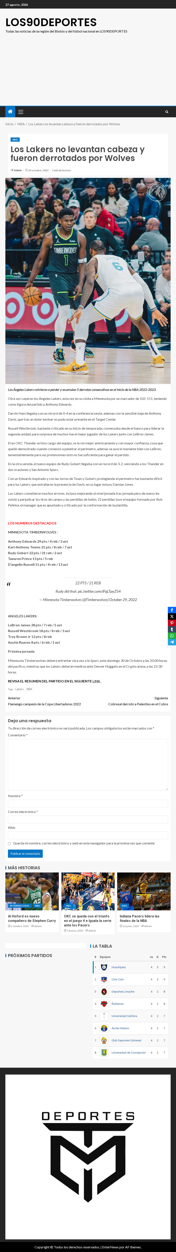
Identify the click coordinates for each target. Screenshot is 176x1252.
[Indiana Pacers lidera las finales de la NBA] (144, 891)
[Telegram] (172, 642)
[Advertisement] (88, 74)
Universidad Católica (124, 1016)
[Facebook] (172, 610)
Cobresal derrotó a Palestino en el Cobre (138, 701)
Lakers (19, 689)
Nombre (15, 796)
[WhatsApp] (172, 636)
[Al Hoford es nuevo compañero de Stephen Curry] (32, 891)
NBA (15, 139)
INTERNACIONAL (20, 905)
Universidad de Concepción (129, 1052)
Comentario (18, 735)
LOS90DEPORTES (51, 22)
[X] (172, 616)
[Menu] (20, 111)
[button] (20, 111)
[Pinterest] (172, 623)
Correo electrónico (23, 812)
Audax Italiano (120, 1028)
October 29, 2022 (123, 599)
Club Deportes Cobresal (126, 1040)
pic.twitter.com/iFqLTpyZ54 (99, 591)
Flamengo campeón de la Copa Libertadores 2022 (44, 701)
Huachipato (119, 967)
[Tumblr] (172, 629)
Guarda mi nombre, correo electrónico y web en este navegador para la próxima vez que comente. (84, 843)
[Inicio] (10, 112)
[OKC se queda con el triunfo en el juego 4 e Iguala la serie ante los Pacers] (88, 891)
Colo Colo (118, 979)
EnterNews (110, 1247)
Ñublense (117, 1003)
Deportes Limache (123, 991)
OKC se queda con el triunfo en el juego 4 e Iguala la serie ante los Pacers (87, 920)
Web (11, 827)
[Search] (167, 112)
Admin (18, 170)
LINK (97, 681)
